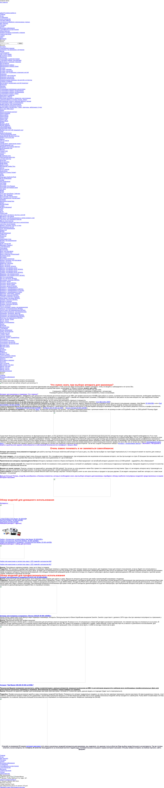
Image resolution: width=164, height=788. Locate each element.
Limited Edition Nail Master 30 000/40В (13, 519)
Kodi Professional (5, 233)
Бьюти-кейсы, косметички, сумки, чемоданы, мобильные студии (21, 107)
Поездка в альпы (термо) (8, 172)
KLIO (2, 212)
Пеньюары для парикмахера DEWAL (12, 315)
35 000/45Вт (149, 403)
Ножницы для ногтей (7, 77)
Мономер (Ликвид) (6, 245)
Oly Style (3, 189)
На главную (4, 2)
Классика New (4, 162)
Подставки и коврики (7, 360)
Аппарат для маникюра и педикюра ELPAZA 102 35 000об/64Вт (23, 577)
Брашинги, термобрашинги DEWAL (12, 289)
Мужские (3, 325)
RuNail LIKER (4, 124)
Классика (3, 160)
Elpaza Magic (4, 121)
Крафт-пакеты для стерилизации (10, 104)
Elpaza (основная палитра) (8, 112)
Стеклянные (4, 328)
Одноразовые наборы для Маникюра (12, 92)
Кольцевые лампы (6, 56)
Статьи (2, 35)
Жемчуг (2, 351)
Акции (2, 26)
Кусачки (2, 68)
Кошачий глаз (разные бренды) (10, 146)
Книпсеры (3, 84)
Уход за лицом (4, 363)
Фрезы (2, 51)
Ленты (2, 348)
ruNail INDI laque (5, 127)
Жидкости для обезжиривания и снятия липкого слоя (17, 218)
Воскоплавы (4, 249)
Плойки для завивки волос (8, 271)
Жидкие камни (5, 346)
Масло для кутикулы (6, 221)
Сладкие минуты (5, 159)
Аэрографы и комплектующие (10, 59)
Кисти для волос (5, 305)
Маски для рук (4, 369)
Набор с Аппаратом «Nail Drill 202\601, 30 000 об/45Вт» (19, 541)
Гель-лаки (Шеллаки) (7, 109)
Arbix (2, 131)
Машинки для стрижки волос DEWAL (12, 275)
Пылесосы (3, 57)
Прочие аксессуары (6, 357)
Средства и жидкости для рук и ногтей (12, 215)
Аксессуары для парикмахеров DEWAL (13, 310)
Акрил (2, 237)
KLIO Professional (5, 178)
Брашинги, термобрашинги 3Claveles (12, 290)
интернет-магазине (33, 746)
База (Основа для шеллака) (8, 196)
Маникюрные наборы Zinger (9, 66)
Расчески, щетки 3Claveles (8, 286)
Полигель (3, 236)
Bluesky (2, 149)
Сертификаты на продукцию (9, 29)
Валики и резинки (6, 301)
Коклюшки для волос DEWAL (10, 280)
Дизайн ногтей (5, 333)
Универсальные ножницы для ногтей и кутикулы (16, 80)
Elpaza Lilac (3, 119)
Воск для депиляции (6, 251)
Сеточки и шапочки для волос (10, 296)
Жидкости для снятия (7, 216)
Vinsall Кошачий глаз (6, 145)
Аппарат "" (17, 685)
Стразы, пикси (4, 334)
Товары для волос (5, 262)
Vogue (2, 154)
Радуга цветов (4, 169)
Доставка (3, 25)
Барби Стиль (4, 165)
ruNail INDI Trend (5, 128)
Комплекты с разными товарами (10, 62)
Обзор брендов (5, 31)
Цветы (2, 168)
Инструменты (4, 63)
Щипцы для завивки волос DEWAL (11, 269)
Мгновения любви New (7, 166)
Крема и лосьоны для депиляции (10, 260)
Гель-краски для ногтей (7, 342)
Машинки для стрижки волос (9, 274)
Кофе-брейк (4, 163)
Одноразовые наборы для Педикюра (12, 90)
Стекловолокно (5, 246)
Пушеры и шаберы (6, 81)
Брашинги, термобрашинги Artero (11, 292)
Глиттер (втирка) (5, 336)
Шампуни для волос (6, 263)
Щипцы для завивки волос (8, 268)
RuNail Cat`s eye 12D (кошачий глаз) (11, 130)
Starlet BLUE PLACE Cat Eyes (9, 136)
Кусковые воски (5, 255)
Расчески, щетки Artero (7, 284)
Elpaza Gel (3, 230)
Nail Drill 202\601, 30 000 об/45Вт (11, 520)
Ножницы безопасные (7, 78)
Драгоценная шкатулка (7, 157)
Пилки (2, 324)
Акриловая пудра (5, 239)
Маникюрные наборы (7, 65)
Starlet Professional (5, 133)
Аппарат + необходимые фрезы (129, 443)
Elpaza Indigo (4, 115)
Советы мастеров (5, 34)
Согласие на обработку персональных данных (15, 22)
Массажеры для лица (7, 365)
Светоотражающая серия (8, 134)
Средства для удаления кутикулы (10, 219)
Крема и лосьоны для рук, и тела (10, 225)
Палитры (3, 362)
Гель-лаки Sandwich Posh (8, 177)
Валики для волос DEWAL (8, 302)
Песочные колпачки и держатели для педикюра (15, 98)
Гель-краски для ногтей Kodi (9, 343)
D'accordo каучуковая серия (9, 187)
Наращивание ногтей (7, 227)
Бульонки (3, 349)
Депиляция (3, 248)
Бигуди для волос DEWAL (8, 278)
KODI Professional (6, 207)
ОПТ (1, 37)
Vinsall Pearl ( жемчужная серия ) (10, 143)
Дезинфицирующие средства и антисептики (14, 222)
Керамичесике (4, 327)
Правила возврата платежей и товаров (12, 32)
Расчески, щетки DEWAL (8, 283)
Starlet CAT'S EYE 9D (7, 137)
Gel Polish (3, 183)
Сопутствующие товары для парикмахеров (14, 307)
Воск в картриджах (6, 252)
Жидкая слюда (4, 345)
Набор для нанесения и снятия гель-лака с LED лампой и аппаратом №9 (25, 561)
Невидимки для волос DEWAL (10, 298)
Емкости (3, 358)
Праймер (3, 199)
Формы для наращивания (8, 240)
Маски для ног (4, 368)
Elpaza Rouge (4, 116)
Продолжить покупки (18, 787)
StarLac (2, 139)
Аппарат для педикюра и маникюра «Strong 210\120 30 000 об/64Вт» (25, 616)
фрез (37, 409)
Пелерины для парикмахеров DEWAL (12, 316)
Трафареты (3, 352)
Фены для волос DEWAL (8, 266)
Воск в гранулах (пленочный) (9, 254)
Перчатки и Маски (6, 96)
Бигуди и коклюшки (6, 277)
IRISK (2, 190)
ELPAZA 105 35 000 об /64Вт (53, 408)
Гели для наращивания (7, 228)
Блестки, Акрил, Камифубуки (9, 337)
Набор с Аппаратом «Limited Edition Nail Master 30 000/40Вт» (21, 539)
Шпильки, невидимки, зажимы (10, 293)
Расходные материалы (7, 259)
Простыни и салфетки (7, 95)
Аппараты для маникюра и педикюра (12, 49)
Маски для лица (5, 366)
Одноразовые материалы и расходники (12, 89)
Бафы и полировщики (7, 322)
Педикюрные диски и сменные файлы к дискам (15, 101)
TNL (1, 210)
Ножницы (3, 74)
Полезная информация (7, 28)
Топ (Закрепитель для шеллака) (10, 198)
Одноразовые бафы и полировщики (11, 102)
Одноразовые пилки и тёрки (9, 93)
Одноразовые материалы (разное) (11, 106)
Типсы (2, 242)
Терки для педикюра (6, 331)
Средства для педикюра (7, 224)
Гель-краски (4, 339)
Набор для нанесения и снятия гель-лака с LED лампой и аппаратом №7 (25, 564)
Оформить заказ (5, 787)
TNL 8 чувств (4, 140)
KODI (2, 192)
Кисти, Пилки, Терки (7, 319)
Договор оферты (5, 20)
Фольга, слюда (4, 354)
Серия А (3, 152)
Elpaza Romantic (5, 113)
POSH (2, 175)
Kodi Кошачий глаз (6, 148)
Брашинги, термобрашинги (9, 287)
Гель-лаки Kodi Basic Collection (10, 193)
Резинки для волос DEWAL (9, 304)
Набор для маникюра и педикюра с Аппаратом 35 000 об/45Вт (26, 542)
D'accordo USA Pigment (7, 186)
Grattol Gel (3, 234)
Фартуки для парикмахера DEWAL (11, 318)
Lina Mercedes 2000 (103, 402)
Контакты (3, 38)
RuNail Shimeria (5, 125)
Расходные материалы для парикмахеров (13, 312)
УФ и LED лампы (5, 54)
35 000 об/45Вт (9, 522)
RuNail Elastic (4, 204)
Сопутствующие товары (8, 355)
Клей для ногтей (5, 243)
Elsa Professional (5, 181)
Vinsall (2, 142)
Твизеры (3, 86)
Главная (2, 14)
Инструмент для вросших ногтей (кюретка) (14, 83)
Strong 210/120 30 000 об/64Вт (76, 408)
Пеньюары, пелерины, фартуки (10, 313)
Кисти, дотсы (4, 321)
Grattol (2, 180)
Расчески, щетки (5, 281)
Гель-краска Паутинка (7, 340)
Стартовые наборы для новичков (10, 60)
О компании (4, 17)
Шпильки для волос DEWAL (9, 295)
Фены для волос (5, 265)
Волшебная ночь (5, 156)
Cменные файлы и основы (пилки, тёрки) (13, 99)
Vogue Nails (3, 213)
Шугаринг (3, 257)
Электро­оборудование (7, 48)
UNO (1, 174)
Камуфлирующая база (7, 201)
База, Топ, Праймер (6, 195)
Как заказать (4, 23)
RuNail (2, 122)
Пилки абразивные (6, 330)
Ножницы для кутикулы (8, 75)
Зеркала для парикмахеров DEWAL (11, 309)
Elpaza (2, 110)
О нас (2, 16)
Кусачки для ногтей (6, 71)
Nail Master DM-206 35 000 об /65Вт (28, 408)
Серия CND (4, 151)
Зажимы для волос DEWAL (9, 299)
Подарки (3, 46)
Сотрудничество (5, 19)
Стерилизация (4, 52)
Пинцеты (3, 87)
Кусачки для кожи (6, 69)
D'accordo (3, 184)
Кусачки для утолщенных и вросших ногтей (14, 72)
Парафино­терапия (6, 371)
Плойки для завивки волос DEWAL (11, 272)
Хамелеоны (3, 171)
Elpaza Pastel (4, 118)
